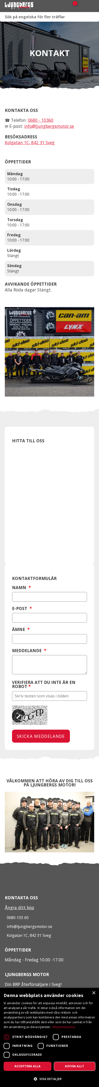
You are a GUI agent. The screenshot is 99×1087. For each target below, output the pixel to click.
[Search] (94, 17)
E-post (22, 608)
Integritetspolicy (63, 1027)
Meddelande (29, 651)
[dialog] (49, 1037)
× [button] (93, 993)
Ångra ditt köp (19, 907)
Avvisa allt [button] (74, 1066)
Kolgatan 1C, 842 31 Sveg (30, 142)
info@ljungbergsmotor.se (49, 126)
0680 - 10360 (40, 120)
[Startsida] (29, 6)
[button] (49, 1078)
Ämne (21, 629)
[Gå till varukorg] (73, 6)
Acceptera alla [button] (27, 1066)
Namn (21, 587)
